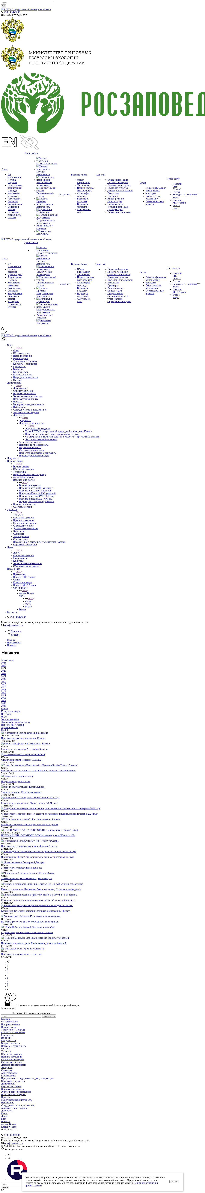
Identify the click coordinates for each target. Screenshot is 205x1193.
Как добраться (15, 204)
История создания (12, 181)
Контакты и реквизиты (14, 194)
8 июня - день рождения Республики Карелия (24, 749)
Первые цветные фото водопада (85, 189)
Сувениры (112, 196)
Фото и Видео (176, 206)
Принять (174, 1182)
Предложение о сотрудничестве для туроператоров (117, 207)
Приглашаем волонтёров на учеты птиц (21, 954)
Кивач (4, 1113)
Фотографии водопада (83, 194)
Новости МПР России (179, 201)
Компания (6, 1019)
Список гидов (114, 201)
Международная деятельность (44, 205)
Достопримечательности (120, 190)
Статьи (176, 192)
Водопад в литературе (83, 205)
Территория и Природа (15, 189)
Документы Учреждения (37, 428)
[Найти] (3, 6)
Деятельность (31, 153)
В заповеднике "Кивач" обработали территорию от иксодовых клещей (37, 857)
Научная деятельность (43, 173)
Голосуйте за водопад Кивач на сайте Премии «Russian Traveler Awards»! (38, 770)
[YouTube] (8, 1158)
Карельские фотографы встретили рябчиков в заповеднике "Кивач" (35, 911)
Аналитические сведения (44, 227)
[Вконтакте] (8, 1155)
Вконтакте (16, 631)
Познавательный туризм (13, 1094)
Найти (5, 1187)
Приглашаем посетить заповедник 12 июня (23, 738)
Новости (5, 1121)
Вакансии (13, 201)
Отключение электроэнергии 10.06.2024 (21, 760)
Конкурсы (151, 193)
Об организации (14, 175)
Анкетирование (115, 198)
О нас (5, 169)
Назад (19, 347)
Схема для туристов (117, 188)
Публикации (43, 212)
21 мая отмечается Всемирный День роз (21, 867)
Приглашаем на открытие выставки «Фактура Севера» (29, 846)
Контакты (192, 194)
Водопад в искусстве (82, 200)
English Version (8, 1127)
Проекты (41, 201)
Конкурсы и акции (179, 196)
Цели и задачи (15, 185)
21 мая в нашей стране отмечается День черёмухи (26, 878)
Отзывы (12, 217)
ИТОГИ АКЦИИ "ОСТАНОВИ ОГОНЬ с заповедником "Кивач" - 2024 (38, 835)
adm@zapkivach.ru (13, 625)
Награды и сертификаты (14, 213)
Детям (143, 182)
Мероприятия (153, 190)
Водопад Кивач (79, 174)
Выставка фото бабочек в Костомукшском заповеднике (29, 921)
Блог (3, 1118)
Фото (28, 601)
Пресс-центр (173, 178)
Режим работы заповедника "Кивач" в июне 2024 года (29, 803)
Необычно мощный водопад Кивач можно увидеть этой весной (33, 943)
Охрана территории (46, 163)
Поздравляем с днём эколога (15, 781)
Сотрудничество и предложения (45, 221)
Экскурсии (113, 193)
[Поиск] (4, 339)
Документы (42, 233)
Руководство (14, 198)
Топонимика (83, 185)
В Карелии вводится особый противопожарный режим (29, 824)
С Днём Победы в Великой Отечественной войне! (27, 932)
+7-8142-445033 (12, 12)
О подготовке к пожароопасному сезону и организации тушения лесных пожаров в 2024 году (49, 813)
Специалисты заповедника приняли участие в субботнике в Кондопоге (38, 900)
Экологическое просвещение (44, 183)
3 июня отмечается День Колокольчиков (21, 792)
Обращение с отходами (119, 212)
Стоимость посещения (118, 185)
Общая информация (83, 181)
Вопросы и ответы (13, 208)
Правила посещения (117, 182)
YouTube (15, 635)
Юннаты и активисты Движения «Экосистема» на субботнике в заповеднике (41, 889)
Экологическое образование (153, 197)
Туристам (100, 174)
